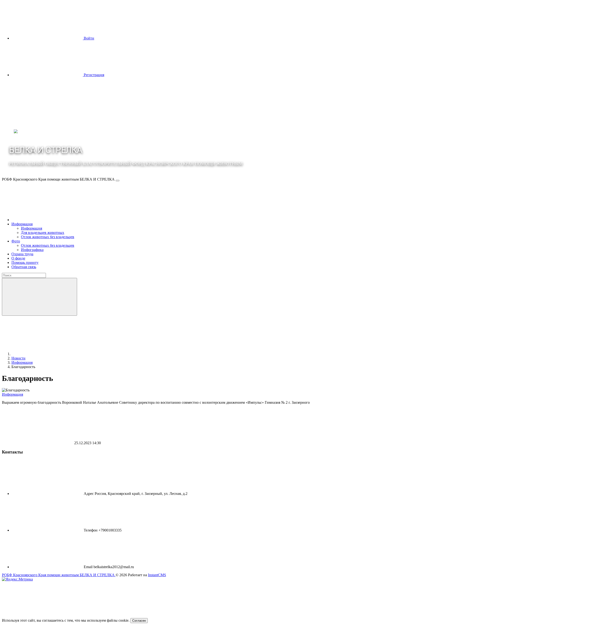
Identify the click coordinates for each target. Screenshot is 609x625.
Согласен (139, 620)
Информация (12, 394)
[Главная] (47, 220)
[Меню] (117, 180)
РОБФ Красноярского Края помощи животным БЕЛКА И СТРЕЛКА (59, 575)
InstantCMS (157, 575)
